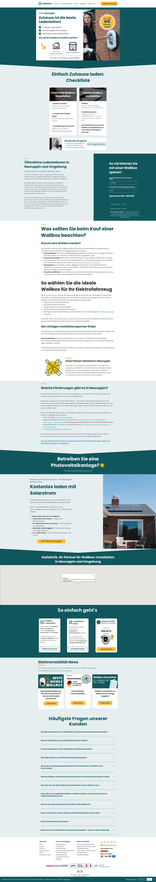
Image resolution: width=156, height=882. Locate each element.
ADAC (124, 217)
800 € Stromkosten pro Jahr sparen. (87, 263)
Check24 (128, 217)
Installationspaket (61, 855)
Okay (149, 879)
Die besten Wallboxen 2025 (85, 844)
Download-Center (45, 855)
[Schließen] (154, 879)
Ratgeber (59, 859)
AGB (79, 875)
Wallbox (65, 248)
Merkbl (88, 420)
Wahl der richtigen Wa (52, 295)
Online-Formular (68, 319)
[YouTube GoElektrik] (81, 871)
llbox (61, 295)
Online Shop (59, 846)
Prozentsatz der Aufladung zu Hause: (122, 187)
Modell (97, 106)
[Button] (56, 48)
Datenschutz (85, 875)
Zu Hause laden (61, 844)
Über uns (42, 848)
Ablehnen (141, 879)
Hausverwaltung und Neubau (65, 851)
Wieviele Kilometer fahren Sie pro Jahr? (120, 178)
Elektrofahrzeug (71, 251)
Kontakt (41, 846)
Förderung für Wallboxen (64, 417)
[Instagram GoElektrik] (78, 871)
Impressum (74, 875)
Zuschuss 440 (81, 420)
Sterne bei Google (108, 845)
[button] (55, 3)
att (92, 420)
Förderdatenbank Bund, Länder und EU (57, 429)
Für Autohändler (61, 848)
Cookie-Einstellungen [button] (131, 879)
